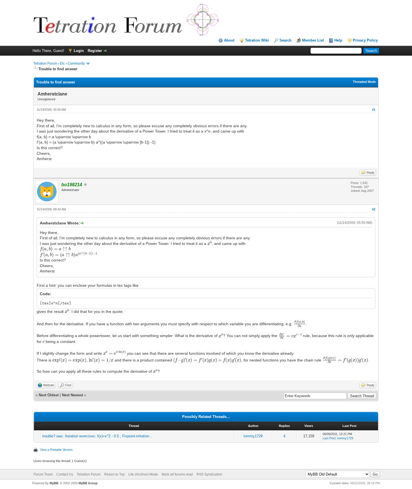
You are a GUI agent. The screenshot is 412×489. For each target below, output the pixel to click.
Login (79, 51)
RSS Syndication (209, 474)
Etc (62, 63)
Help (338, 40)
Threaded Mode (364, 81)
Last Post (329, 438)
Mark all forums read (177, 474)
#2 (373, 209)
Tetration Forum (45, 63)
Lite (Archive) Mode (143, 474)
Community (76, 63)
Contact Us (64, 474)
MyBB (54, 483)
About (229, 40)
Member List (313, 40)
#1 (373, 109)
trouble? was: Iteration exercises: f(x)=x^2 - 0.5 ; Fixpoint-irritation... (97, 436)
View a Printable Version (56, 449)
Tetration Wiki (257, 40)
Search (285, 40)
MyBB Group (88, 483)
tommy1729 (253, 436)
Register (95, 51)
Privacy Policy (365, 40)
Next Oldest (49, 395)
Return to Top (114, 474)
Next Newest (72, 395)
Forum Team (43, 474)
